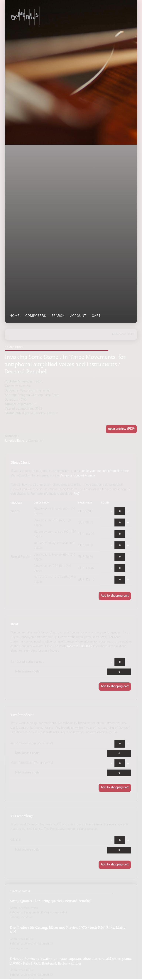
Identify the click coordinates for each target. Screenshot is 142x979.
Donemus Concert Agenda (77, 475)
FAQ (77, 494)
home (15, 316)
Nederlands (119, 334)
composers (35, 316)
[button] (121, 429)
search (58, 316)
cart (96, 316)
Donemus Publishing (79, 646)
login (131, 334)
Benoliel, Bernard (16, 441)
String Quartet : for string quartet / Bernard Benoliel (50, 900)
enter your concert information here (105, 471)
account (78, 316)
